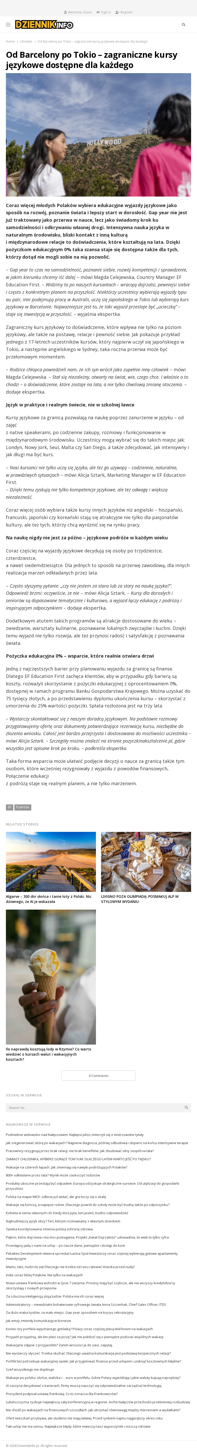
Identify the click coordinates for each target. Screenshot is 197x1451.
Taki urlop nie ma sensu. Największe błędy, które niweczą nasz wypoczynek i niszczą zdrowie (78, 1426)
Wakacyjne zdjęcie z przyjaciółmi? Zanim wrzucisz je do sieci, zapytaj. (59, 1345)
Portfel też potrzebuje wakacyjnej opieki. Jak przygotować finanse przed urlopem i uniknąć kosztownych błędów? (93, 1361)
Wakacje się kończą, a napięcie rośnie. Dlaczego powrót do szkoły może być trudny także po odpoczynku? (88, 1204)
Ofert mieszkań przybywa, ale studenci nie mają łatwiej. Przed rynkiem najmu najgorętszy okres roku (84, 1418)
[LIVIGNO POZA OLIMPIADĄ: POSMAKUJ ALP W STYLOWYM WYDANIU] (146, 835)
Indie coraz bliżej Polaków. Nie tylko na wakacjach (44, 1275)
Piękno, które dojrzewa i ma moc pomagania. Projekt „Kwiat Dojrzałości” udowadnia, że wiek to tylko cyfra (87, 1237)
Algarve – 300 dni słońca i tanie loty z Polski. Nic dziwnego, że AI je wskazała (49, 899)
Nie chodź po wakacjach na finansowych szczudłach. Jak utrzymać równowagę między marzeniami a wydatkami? (93, 1410)
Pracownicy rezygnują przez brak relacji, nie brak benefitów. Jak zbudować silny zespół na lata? (80, 1150)
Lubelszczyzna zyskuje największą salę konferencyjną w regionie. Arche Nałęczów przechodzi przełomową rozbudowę (98, 1402)
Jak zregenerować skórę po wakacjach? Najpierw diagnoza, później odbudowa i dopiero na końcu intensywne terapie (97, 1143)
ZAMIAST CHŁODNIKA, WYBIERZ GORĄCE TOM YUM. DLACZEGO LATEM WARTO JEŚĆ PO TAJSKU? (78, 1159)
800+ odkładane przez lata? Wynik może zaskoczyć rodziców (53, 1175)
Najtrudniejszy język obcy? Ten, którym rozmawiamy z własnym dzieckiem (63, 1221)
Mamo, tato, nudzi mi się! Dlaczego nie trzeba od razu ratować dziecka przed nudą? (70, 1266)
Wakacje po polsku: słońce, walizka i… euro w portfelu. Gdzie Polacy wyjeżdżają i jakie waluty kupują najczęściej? (93, 1377)
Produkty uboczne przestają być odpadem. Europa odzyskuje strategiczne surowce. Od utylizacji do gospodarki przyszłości (92, 1186)
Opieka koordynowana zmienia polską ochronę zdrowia (49, 1229)
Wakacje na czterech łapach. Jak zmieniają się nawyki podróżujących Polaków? (66, 1167)
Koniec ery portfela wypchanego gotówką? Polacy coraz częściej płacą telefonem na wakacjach (79, 1329)
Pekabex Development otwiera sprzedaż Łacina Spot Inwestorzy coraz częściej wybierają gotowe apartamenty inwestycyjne (92, 1256)
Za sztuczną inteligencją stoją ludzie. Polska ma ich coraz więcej (55, 1296)
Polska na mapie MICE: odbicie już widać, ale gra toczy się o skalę (56, 1196)
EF (9, 807)
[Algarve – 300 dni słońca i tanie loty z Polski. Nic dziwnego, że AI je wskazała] (51, 835)
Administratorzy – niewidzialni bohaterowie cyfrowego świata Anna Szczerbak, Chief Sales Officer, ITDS (86, 1304)
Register (127, 12)
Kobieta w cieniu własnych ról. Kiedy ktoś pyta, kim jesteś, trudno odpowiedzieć (67, 1213)
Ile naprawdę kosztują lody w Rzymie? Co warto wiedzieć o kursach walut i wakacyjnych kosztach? (48, 1054)
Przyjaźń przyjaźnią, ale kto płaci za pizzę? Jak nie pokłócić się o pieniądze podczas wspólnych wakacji (84, 1337)
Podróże (22, 807)
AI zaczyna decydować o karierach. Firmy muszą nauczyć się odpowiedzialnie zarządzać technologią (83, 1385)
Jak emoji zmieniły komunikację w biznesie (38, 1320)
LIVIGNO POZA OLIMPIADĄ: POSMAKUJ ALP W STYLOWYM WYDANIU (140, 899)
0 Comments (99, 1075)
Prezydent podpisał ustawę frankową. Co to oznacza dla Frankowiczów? (62, 1393)
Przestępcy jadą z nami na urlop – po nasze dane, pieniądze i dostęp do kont (65, 1245)
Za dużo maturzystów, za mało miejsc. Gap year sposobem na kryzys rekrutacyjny (70, 1312)
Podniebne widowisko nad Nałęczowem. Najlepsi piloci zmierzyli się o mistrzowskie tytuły (75, 1134)
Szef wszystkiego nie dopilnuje (30, 1369)
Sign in (106, 12)
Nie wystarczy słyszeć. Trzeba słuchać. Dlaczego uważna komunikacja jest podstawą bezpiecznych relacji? (88, 1353)
